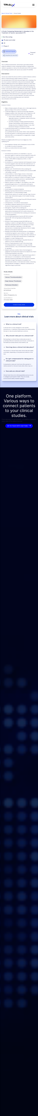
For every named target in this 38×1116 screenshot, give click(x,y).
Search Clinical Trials (7, 13)
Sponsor (6, 293)
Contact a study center (19, 304)
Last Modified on (8, 298)
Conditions (7, 274)
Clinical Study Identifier (10, 288)
